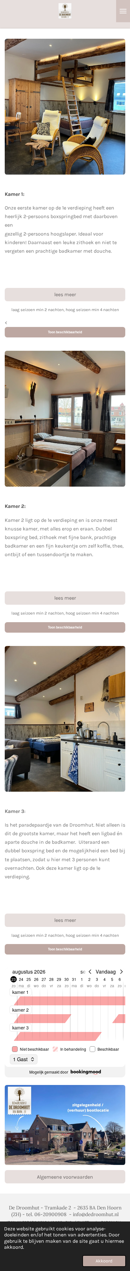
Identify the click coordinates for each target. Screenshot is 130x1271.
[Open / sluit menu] (123, 11)
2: (18, 506)
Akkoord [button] (104, 1261)
